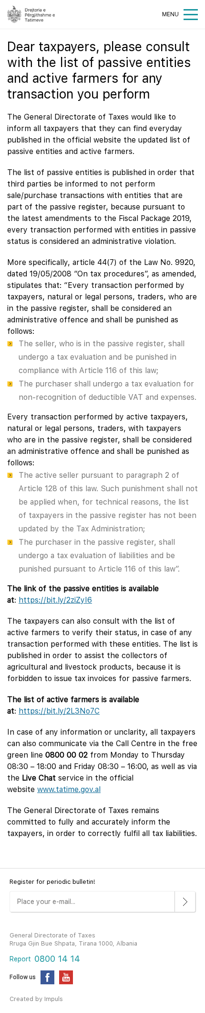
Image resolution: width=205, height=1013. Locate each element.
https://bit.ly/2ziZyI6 (55, 600)
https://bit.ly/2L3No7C (59, 711)
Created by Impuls (36, 998)
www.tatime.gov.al (69, 789)
